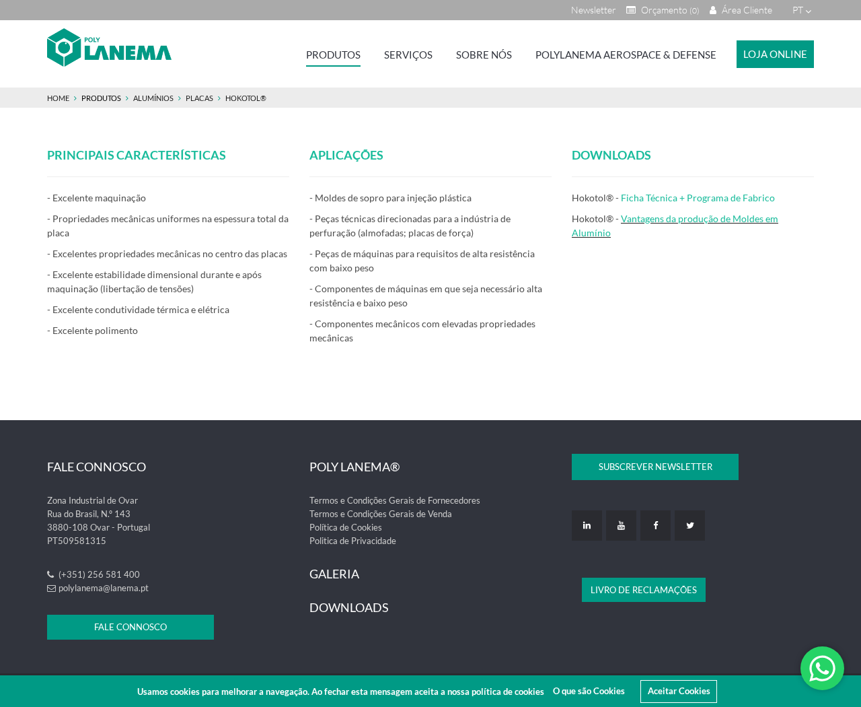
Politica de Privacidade (352, 540)
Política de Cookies (345, 527)
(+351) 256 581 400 (98, 574)
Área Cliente (746, 9)
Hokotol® (245, 98)
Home (58, 98)
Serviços (408, 54)
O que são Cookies (589, 690)
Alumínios (153, 98)
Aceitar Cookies (679, 690)
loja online (775, 54)
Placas (199, 98)
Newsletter (593, 9)
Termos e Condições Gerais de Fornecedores (394, 500)
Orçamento (669, 9)
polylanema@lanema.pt (104, 587)
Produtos (333, 54)
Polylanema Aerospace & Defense (625, 54)
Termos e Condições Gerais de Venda (380, 513)
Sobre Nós (484, 54)
